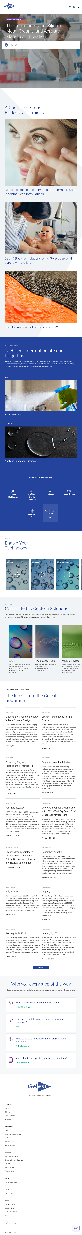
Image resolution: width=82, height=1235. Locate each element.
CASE (6, 1130)
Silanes (7, 1108)
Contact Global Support (23, 1007)
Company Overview (11, 1182)
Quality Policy (9, 1193)
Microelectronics (10, 1145)
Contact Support (10, 1204)
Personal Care (31, 515)
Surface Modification (13, 496)
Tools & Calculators (22, 1046)
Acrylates (8, 1119)
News (6, 1186)
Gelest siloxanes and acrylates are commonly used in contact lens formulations (40, 192)
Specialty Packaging (22, 1062)
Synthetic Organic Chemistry (32, 497)
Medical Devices (10, 1138)
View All (41, 967)
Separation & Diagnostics (13, 1134)
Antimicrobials (69, 495)
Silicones (50, 495)
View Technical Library (50, 512)
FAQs (17, 1026)
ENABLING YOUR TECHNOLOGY (14, 19)
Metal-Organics (10, 1115)
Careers (7, 1189)
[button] (70, 644)
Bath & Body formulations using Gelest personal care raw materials (38, 260)
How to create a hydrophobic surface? (31, 327)
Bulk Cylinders (9, 1208)
